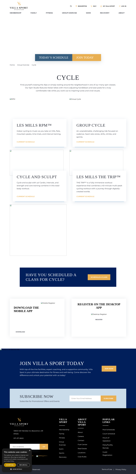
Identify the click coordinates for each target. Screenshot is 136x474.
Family (34, 13)
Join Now (109, 369)
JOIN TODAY (85, 57)
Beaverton (82, 6)
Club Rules (82, 457)
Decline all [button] (23, 465)
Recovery (104, 13)
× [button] (29, 450)
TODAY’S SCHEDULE (53, 57)
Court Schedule (109, 434)
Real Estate (82, 449)
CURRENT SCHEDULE (26, 142)
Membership (15, 13)
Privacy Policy (120, 469)
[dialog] (17, 460)
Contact (81, 440)
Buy (94, 6)
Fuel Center (82, 444)
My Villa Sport (109, 6)
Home (12, 65)
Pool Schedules (109, 430)
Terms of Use (107, 469)
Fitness (49, 13)
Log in (123, 6)
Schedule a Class (99, 277)
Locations (81, 453)
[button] (17, 469)
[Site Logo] (19, 9)
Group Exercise (69, 13)
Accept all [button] (10, 465)
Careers (81, 436)
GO (44, 447)
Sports (61, 453)
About (122, 13)
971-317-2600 (19, 438)
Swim (88, 13)
